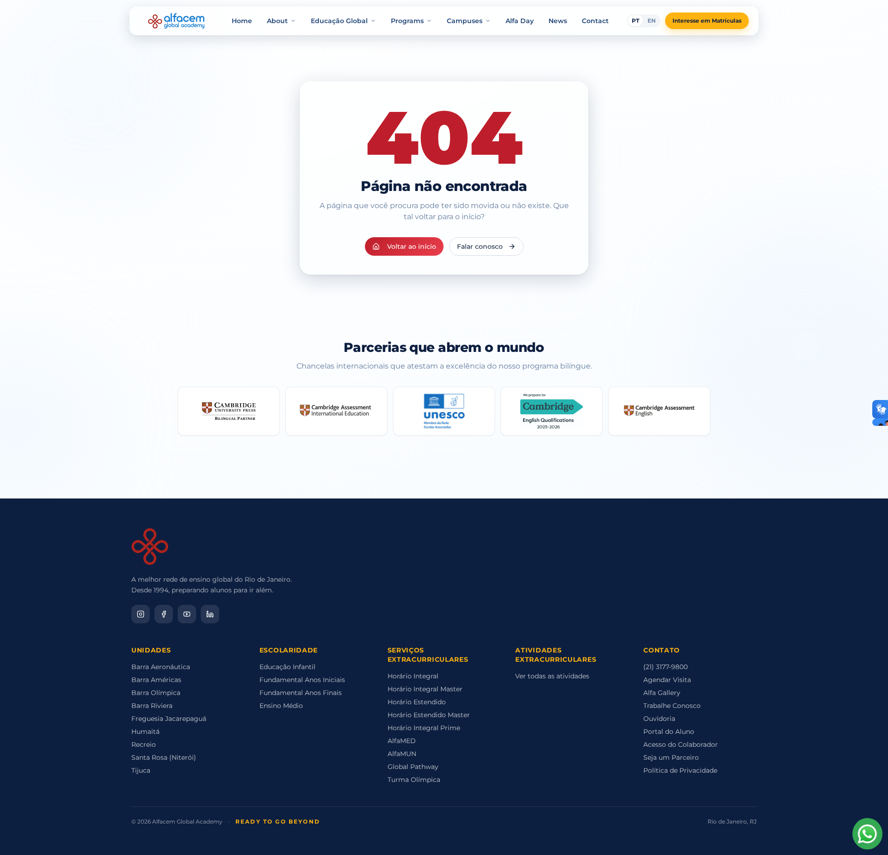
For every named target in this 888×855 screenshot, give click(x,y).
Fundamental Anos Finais (300, 693)
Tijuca (140, 770)
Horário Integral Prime (424, 728)
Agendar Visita (667, 680)
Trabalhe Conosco (672, 705)
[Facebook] (163, 614)
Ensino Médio (281, 705)
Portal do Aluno (668, 731)
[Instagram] (140, 614)
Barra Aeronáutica (160, 667)
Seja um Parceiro (671, 757)
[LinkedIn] (210, 614)
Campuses (464, 21)
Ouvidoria (659, 718)
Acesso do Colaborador (680, 744)
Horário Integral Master (425, 689)
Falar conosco (480, 246)
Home (242, 21)
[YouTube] (187, 614)
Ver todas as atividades (552, 676)
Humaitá (145, 731)
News (558, 21)
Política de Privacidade (680, 770)
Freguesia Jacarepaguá (168, 718)
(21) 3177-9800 (665, 667)
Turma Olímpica (414, 779)
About (277, 21)
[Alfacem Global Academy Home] (176, 20)
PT (635, 20)
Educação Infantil (287, 667)
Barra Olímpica (155, 693)
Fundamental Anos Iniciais (302, 680)
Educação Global (339, 21)
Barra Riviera (152, 705)
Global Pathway (413, 767)
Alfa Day (520, 21)
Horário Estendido (417, 702)
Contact (595, 21)
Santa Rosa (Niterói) (163, 757)
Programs (407, 21)
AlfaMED (402, 741)
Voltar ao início (411, 246)
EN (652, 20)
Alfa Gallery (661, 693)
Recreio (143, 744)
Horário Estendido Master (429, 715)
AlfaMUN (402, 754)
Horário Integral (413, 676)
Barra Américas (156, 680)
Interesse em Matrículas (706, 20)
